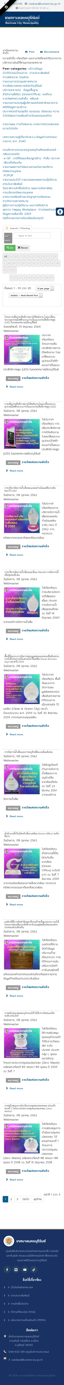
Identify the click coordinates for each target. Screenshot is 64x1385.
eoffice (47, 94)
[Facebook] (7, 1269)
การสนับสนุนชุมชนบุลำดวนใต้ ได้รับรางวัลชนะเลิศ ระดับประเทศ (29, 1014)
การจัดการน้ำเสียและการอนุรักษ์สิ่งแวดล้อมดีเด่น (28, 751)
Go (11, 248)
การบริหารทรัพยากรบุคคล (18, 192)
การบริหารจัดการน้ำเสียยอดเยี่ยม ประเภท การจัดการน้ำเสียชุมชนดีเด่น (31, 573)
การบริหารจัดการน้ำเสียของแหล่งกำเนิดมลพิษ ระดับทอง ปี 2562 (30, 489)
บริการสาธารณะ (12, 90)
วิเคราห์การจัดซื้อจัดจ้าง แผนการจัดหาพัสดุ (27, 188)
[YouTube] (24, 1269)
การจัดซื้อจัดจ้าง (19, 1304)
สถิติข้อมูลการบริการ (14, 107)
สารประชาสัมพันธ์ (12, 184)
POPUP (8, 175)
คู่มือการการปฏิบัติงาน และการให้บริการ (25, 205)
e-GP (7, 158)
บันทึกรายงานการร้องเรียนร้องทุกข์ (23, 218)
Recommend (51, 52)
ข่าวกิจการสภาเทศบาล (15, 201)
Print (31, 52)
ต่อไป (26, 1199)
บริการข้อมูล (35, 69)
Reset (24, 248)
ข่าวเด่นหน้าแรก (47, 209)
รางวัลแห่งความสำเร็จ (15, 98)
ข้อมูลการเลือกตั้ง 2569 (17, 214)
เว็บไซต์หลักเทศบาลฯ (22, 1287)
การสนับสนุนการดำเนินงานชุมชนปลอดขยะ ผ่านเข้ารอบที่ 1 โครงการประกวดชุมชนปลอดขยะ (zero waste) (30, 1108)
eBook (34, 98)
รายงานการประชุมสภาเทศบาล (20, 81)
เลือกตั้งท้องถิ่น (13, 163)
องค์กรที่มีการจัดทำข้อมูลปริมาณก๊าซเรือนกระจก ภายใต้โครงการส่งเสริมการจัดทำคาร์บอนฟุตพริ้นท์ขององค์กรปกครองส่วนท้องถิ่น (31, 924)
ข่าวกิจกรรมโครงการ (15, 73)
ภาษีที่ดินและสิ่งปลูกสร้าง (27, 158)
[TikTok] (33, 1269)
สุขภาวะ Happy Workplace (19, 209)
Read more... (17, 387)
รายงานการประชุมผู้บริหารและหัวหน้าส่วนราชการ (30, 103)
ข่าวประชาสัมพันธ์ (39, 73)
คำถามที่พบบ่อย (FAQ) (23, 1312)
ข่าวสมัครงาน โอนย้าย (16, 77)
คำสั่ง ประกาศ (51, 158)
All (5, 256)
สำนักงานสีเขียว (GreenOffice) (21, 94)
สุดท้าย (38, 1199)
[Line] (16, 1269)
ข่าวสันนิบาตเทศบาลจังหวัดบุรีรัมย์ (22, 86)
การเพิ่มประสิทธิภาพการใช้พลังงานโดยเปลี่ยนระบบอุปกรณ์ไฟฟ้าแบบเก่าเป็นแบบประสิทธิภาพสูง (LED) (30, 405)
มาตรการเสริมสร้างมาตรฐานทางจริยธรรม (26, 197)
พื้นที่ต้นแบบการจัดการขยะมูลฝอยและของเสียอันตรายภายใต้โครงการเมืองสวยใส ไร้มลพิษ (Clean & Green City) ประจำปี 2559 (31, 659)
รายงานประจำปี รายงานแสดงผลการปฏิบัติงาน (30, 180)
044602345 (15, 4)
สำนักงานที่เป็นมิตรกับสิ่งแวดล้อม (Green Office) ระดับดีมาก (31, 835)
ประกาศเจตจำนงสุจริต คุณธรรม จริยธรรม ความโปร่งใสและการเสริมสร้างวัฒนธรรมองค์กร (31, 113)
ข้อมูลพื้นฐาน (30, 90)
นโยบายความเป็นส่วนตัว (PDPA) (28, 1320)
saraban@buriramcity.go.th (44, 4)
